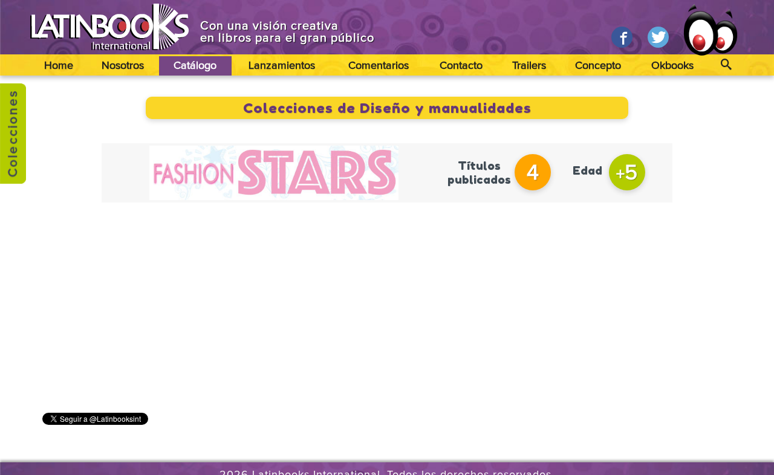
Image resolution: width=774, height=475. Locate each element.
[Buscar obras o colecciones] (726, 65)
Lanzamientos (282, 65)
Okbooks (672, 65)
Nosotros (123, 65)
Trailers (529, 65)
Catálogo (195, 65)
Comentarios (378, 65)
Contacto (461, 65)
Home (58, 65)
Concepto (598, 65)
